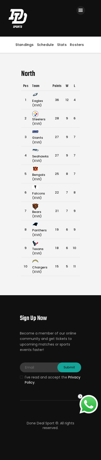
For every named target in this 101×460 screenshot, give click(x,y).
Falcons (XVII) (38, 195)
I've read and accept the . (52, 380)
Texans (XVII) (37, 251)
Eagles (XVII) (37, 103)
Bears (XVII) (37, 214)
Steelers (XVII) (38, 121)
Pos (25, 86)
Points (56, 86)
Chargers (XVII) (39, 269)
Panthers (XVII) (39, 232)
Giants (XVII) (37, 139)
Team (36, 86)
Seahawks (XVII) (40, 158)
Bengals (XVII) (38, 176)
